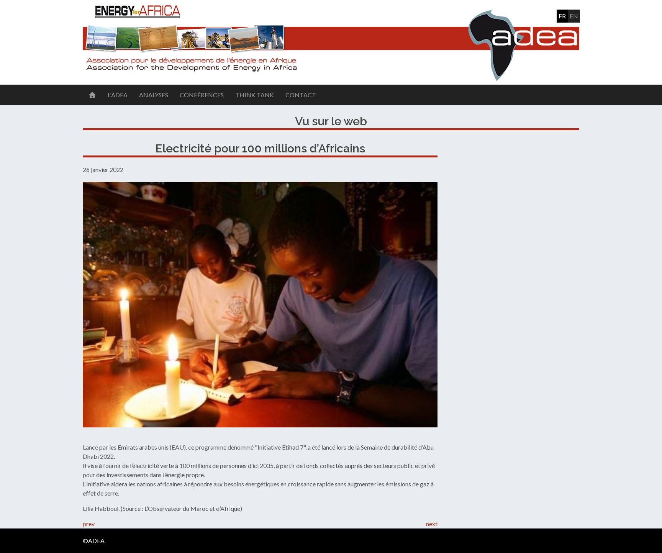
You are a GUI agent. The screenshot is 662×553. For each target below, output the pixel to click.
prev (89, 523)
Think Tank (254, 94)
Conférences (202, 94)
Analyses (153, 94)
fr (562, 16)
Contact (300, 94)
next (432, 523)
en (574, 16)
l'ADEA (118, 94)
